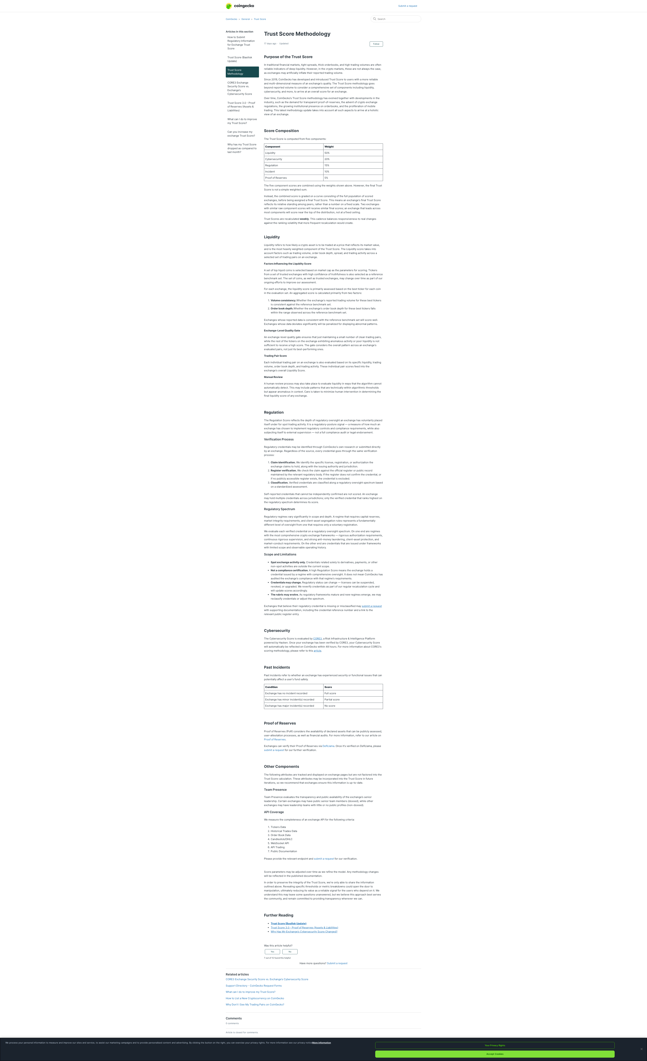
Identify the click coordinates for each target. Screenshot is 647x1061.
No (290, 951)
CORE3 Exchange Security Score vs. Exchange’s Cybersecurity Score (239, 88)
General (245, 19)
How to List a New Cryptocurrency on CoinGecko (255, 998)
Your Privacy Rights (495, 1045)
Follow (376, 44)
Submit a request (407, 5)
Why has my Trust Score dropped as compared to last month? (242, 148)
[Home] (240, 6)
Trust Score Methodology (235, 71)
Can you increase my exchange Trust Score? (241, 133)
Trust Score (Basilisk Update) (239, 59)
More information (321, 1042)
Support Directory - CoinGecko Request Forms (254, 985)
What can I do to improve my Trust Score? (242, 121)
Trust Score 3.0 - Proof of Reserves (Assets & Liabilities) (241, 106)
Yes (272, 951)
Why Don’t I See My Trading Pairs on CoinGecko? (255, 1004)
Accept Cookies (495, 1054)
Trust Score (260, 19)
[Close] (641, 1049)
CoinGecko (231, 19)
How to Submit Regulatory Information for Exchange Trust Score (241, 43)
